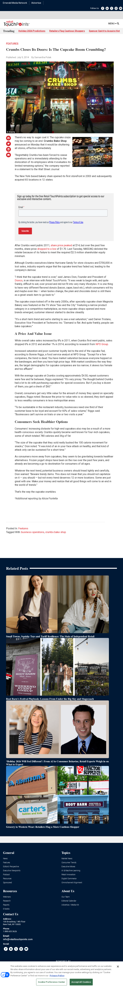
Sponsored (7, 883)
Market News (67, 859)
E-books (6, 909)
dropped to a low (46, 248)
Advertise (36, 3)
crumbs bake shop (55, 532)
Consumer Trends (69, 863)
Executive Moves (68, 867)
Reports (6, 905)
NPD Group (102, 344)
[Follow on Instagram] (116, 8)
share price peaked (61, 245)
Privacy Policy (57, 975)
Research (7, 901)
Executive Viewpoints (11, 871)
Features (12, 43)
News (5, 859)
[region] (61, 974)
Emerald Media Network (15, 3)
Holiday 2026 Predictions (31, 31)
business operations (32, 532)
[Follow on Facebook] (102, 8)
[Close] (117, 966)
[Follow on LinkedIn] (107, 8)
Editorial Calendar (69, 901)
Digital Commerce (69, 879)
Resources (7, 879)
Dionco (19, 280)
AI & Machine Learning (71, 871)
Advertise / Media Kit (70, 905)
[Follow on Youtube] (120, 8)
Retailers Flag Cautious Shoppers (67, 31)
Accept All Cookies (81, 982)
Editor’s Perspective (11, 867)
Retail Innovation (68, 875)
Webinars (7, 897)
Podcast (6, 875)
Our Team (66, 897)
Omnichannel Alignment (72, 883)
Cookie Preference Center (51, 982)
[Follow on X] (111, 8)
